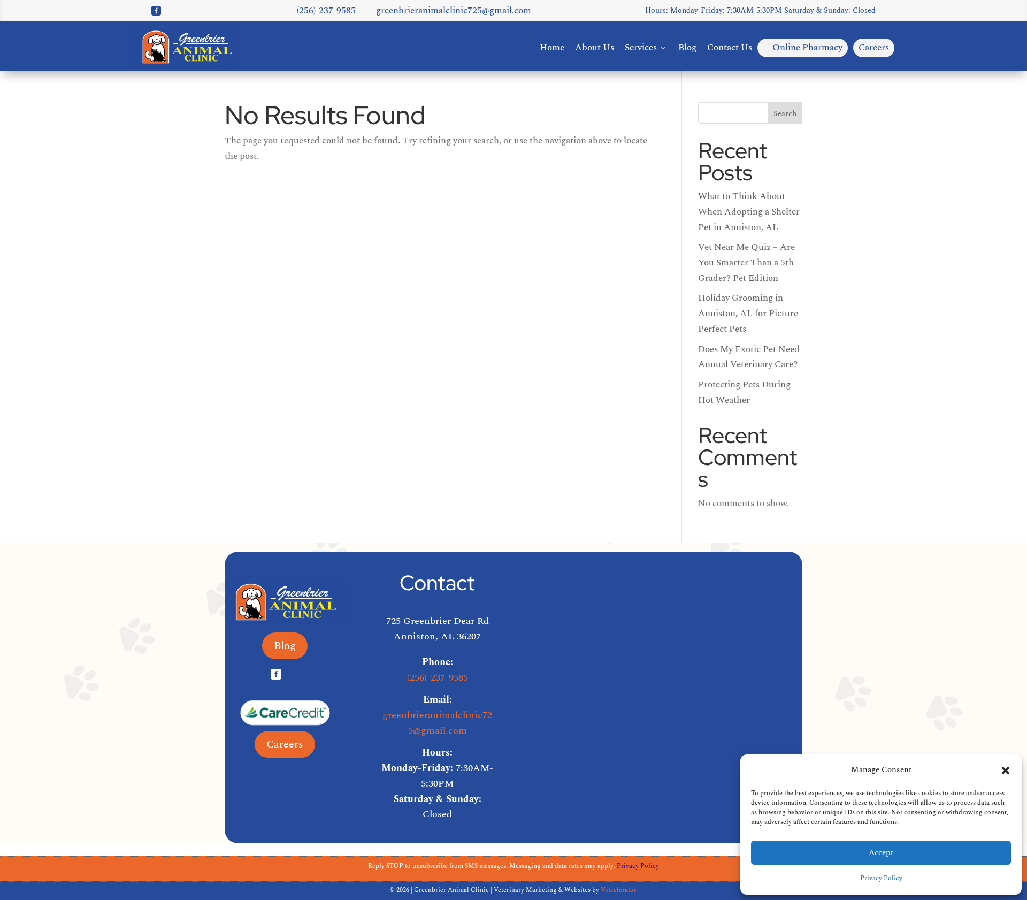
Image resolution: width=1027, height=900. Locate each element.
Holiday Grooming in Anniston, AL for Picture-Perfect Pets (749, 313)
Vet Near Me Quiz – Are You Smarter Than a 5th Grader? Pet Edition (746, 262)
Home (552, 48)
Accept (881, 852)
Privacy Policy (881, 878)
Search (784, 113)
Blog (687, 48)
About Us (594, 48)
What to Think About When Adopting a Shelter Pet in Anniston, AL (749, 211)
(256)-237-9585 (321, 11)
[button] (1005, 770)
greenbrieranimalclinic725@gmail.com (448, 11)
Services (646, 48)
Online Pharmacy (802, 48)
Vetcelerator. (619, 890)
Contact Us (729, 48)
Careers (874, 48)
